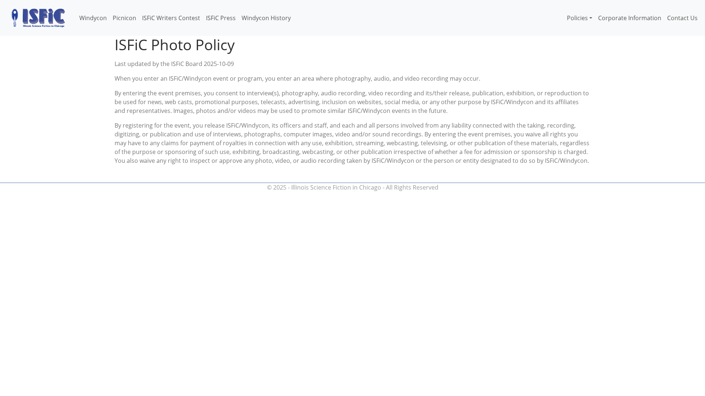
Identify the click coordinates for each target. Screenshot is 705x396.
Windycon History (266, 18)
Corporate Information (629, 18)
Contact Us (682, 18)
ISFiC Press (221, 18)
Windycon (93, 18)
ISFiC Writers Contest (171, 18)
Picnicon (124, 18)
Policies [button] (577, 18)
